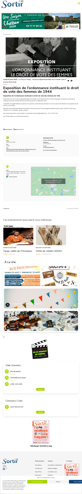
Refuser (58, 481)
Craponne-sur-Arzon (18, 378)
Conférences (38, 468)
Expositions (38, 472)
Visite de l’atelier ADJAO (49, 251)
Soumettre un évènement (55, 465)
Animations (38, 465)
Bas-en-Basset (15, 371)
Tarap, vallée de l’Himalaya (17, 251)
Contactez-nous (52, 472)
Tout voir (40, 389)
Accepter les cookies (37, 481)
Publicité (50, 475)
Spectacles (38, 475)
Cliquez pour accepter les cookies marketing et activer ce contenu (53, 181)
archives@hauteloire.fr (48, 147)
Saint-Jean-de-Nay (16, 407)
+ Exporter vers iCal (18, 129)
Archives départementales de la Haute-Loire (54, 140)
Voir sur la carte (13, 176)
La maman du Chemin (73, 208)
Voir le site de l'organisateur (50, 150)
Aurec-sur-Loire (16, 384)
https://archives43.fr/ (23, 116)
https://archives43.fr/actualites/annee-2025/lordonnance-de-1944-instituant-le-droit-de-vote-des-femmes (21, 150)
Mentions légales (52, 468)
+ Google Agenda (7, 129)
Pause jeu (6, 208)
